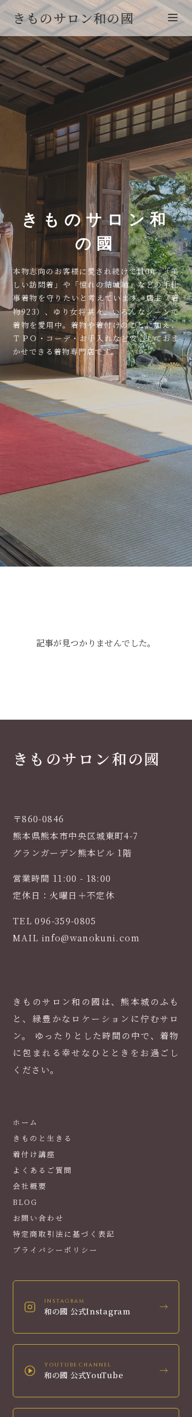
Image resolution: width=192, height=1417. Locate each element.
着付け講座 (34, 1154)
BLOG (25, 1201)
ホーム (25, 1122)
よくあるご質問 (43, 1170)
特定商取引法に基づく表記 (64, 1233)
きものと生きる (43, 1138)
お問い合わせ (38, 1217)
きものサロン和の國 (73, 18)
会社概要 (30, 1185)
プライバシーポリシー (55, 1249)
